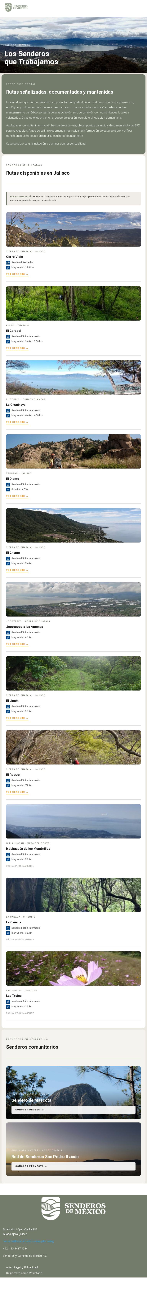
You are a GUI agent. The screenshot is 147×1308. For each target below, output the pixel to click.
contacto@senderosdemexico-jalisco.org (28, 1241)
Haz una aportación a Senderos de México (34, 1279)
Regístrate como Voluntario (24, 1273)
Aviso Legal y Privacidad (22, 1267)
